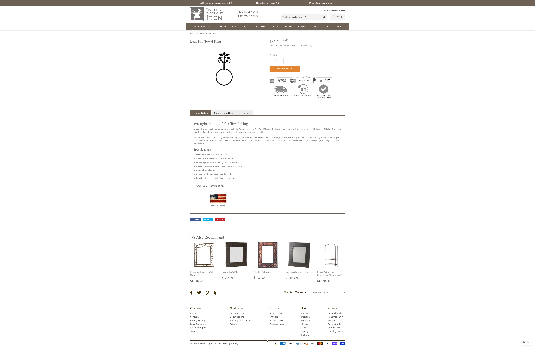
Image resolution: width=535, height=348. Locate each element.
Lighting (288, 26)
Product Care (334, 327)
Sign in (325, 10)
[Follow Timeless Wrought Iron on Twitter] (199, 293)
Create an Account (338, 10)
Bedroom (221, 26)
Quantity (273, 55)
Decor (246, 26)
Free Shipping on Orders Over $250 (215, 3)
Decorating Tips (335, 313)
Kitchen (274, 26)
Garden (304, 324)
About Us (194, 313)
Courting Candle (335, 331)
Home (192, 33)
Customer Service (238, 313)
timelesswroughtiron (206, 343)
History (331, 320)
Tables (314, 26)
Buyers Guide (334, 324)
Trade (192, 331)
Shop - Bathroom (202, 26)
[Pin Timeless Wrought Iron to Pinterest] (207, 293)
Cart (339, 17)
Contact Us (195, 316)
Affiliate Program (198, 327)
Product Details (200, 112)
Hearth (234, 26)
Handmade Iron (335, 316)
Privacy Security (197, 320)
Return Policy (276, 313)
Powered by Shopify (228, 343)
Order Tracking (237, 316)
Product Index (276, 320)
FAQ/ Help (275, 316)
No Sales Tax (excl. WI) (267, 3)
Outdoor (327, 26)
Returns (233, 324)
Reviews (246, 112)
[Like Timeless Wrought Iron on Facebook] (191, 293)
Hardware (260, 26)
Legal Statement (198, 324)
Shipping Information (240, 320)
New (339, 26)
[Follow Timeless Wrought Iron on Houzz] (215, 293)
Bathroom (306, 320)
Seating (302, 26)
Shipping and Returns (225, 112)
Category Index (277, 324)
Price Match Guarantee (320, 3)
